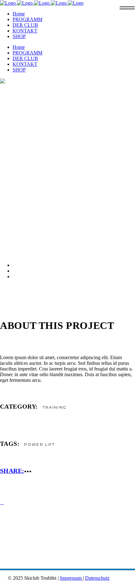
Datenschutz (97, 578)
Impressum (71, 578)
